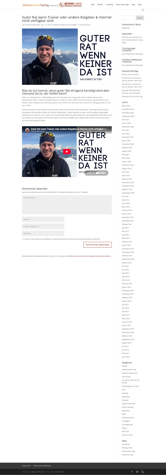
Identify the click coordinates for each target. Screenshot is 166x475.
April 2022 (126, 134)
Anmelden (126, 444)
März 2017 (126, 238)
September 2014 (128, 339)
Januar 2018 (126, 214)
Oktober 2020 (127, 148)
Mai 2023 (125, 120)
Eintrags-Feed (127, 448)
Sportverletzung (128, 417)
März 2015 (126, 318)
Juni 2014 (125, 350)
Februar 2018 (127, 210)
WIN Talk (125, 431)
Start (93, 5)
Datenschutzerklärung (42, 466)
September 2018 (128, 193)
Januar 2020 (126, 161)
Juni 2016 (125, 270)
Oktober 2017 (127, 224)
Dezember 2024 (128, 109)
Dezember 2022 (128, 127)
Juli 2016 (125, 266)
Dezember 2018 (128, 182)
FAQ (123, 390)
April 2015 (126, 315)
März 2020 (126, 158)
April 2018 (126, 203)
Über (140, 5)
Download (126, 28)
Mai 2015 (125, 311)
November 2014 (128, 332)
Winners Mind (127, 435)
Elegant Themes (38, 472)
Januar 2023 (126, 123)
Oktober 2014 (127, 336)
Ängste (124, 366)
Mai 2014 (125, 353)
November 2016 (128, 252)
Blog (133, 5)
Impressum (26, 466)
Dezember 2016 (128, 249)
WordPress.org (127, 455)
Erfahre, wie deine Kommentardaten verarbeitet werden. (89, 256)
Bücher (100, 5)
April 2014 (126, 357)
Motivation (126, 411)
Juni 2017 (125, 228)
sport (124, 414)
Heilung (125, 393)
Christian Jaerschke (32, 25)
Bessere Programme (61, 25)
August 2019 (126, 168)
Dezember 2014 (128, 329)
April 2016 (126, 276)
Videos (124, 428)
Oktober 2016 (127, 256)
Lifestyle (125, 400)
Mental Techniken (129, 404)
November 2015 (128, 294)
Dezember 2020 (128, 144)
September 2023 (128, 116)
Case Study (126, 376)
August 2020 (126, 151)
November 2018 (128, 186)
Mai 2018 (125, 200)
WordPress (59, 472)
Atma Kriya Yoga (122, 5)
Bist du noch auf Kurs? (130, 74)
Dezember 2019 (128, 165)
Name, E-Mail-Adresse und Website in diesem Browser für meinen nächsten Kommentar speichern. (62, 239)
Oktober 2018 (127, 189)
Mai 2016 (125, 273)
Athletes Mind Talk (129, 369)
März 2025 (126, 106)
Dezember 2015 (128, 290)
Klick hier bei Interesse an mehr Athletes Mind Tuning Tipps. (132, 40)
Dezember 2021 (128, 137)
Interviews (126, 397)
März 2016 (126, 280)
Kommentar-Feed (128, 451)
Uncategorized (127, 424)
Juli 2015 (125, 304)
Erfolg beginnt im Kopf (130, 386)
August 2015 (126, 301)
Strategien (73, 25)
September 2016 (128, 259)
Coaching (109, 5)
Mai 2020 (125, 154)
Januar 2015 (126, 325)
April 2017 (126, 235)
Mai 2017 (125, 231)
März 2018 (126, 207)
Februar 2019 (127, 179)
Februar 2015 (127, 322)
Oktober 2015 (127, 297)
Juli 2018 (125, 196)
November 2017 (128, 221)
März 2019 (126, 175)
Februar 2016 (127, 284)
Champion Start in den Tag (132, 96)
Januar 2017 (126, 245)
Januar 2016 (126, 287)
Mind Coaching (127, 407)
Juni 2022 (125, 130)
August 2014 (126, 343)
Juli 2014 (125, 346)
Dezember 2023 (128, 113)
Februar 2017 (127, 242)
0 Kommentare (84, 25)
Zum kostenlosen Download (132, 54)
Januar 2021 (126, 140)
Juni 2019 (125, 172)
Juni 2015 (125, 308)
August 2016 (126, 263)
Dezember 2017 (128, 217)
